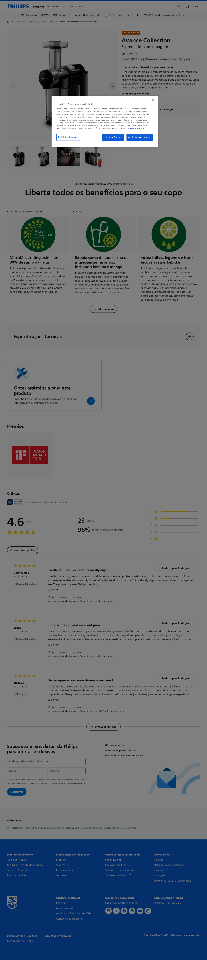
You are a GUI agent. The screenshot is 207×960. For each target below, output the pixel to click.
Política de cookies (136, 128)
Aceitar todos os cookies (139, 137)
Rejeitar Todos (113, 137)
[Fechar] (153, 100)
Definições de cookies (68, 137)
